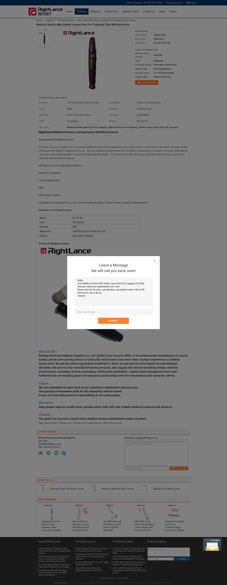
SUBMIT (114, 320)
